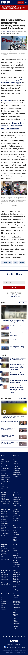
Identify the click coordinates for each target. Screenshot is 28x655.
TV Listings (15, 562)
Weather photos (17, 590)
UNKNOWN (16, 534)
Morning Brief (4, 475)
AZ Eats (15, 513)
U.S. (15, 262)
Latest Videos (6, 398)
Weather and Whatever (16, 536)
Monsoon (15, 460)
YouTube (3, 596)
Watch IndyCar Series (16, 611)
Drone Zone (4, 521)
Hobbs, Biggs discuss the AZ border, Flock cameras (8, 429)
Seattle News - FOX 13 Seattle (5, 558)
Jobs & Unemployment (5, 498)
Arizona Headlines (5, 458)
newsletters (24, 636)
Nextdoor (3, 609)
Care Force (4, 513)
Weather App (16, 470)
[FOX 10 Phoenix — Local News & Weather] (5, 2)
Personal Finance (5, 501)
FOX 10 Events (16, 576)
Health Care (23, 31)
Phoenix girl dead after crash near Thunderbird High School (18, 326)
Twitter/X (3, 603)
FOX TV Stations (16, 31)
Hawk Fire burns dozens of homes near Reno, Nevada (9, 443)
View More (22, 303)
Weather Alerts (16, 468)
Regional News (4, 545)
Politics (15, 492)
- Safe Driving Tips (4, 487)
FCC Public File (16, 559)
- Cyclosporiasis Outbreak (5, 469)
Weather (16, 456)
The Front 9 (16, 522)
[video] (14, 408)
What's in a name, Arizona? (17, 540)
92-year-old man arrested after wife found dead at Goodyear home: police (13, 321)
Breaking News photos (16, 585)
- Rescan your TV (17, 564)
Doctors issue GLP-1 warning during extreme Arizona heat (13, 416)
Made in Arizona (5, 525)
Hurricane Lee (6, 100)
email (21, 636)
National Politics (17, 503)
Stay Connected (16, 571)
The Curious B (16, 518)
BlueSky (3, 607)
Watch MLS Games (16, 627)
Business (3, 494)
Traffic (3, 485)
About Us (16, 545)
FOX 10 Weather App (5, 585)
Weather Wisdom (17, 474)
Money (3, 492)
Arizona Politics (16, 499)
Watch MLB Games (16, 605)
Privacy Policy (15, 295)
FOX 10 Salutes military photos (16, 582)
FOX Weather (16, 476)
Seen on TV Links (5, 481)
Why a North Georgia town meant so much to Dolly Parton (17, 340)
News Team (16, 561)
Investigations (4, 523)
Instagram (3, 599)
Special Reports (5, 533)
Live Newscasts (5, 574)
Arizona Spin (4, 511)
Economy (3, 496)
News (22, 262)
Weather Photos (17, 472)
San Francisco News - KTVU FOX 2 (4, 555)
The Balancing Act (16, 515)
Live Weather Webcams (4, 577)
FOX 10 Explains (5, 465)
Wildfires (15, 465)
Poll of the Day (5, 479)
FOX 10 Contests (17, 574)
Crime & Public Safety (5, 462)
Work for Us (16, 566)
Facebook (3, 601)
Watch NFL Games (15, 598)
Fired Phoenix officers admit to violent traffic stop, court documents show (18, 380)
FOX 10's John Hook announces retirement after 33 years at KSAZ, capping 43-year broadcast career (18, 389)
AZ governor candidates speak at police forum (9, 422)
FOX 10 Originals (16, 510)
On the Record (16, 529)
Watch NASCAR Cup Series (17, 608)
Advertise (15, 547)
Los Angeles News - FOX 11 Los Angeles (5, 550)
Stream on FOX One (16, 595)
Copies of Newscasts (15, 554)
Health (3, 467)
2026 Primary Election (16, 495)
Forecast (15, 458)
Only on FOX (5, 509)
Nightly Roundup (5, 477)
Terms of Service (15, 296)
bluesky (18, 636)
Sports (3, 483)
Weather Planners (17, 467)
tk (15, 636)
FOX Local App (5, 583)
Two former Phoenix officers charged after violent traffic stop (18, 347)
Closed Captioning (15, 549)
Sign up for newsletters (16, 578)
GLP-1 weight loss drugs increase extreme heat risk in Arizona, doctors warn (18, 334)
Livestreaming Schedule (4, 580)
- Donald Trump (17, 505)
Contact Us (15, 552)
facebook (3, 636)
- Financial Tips (5, 503)
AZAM (2, 460)
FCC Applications (17, 557)
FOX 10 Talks (16, 520)
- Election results (17, 497)
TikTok (3, 598)
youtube (12, 636)
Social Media (5, 594)
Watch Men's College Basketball (16, 615)
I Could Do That (17, 527)
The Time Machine (15, 531)
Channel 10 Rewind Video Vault (4, 516)
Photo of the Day (17, 588)
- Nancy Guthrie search (5, 531)
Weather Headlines (15, 462)
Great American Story (17, 524)
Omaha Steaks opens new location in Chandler (7, 436)
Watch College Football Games (17, 601)
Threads (3, 605)
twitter (6, 636)
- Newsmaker (16, 501)
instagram (9, 636)
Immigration (4, 472)
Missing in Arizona (3, 527)
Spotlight (3, 535)
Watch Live (20, 2)
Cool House (4, 519)
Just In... (4, 303)
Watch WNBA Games (16, 624)
